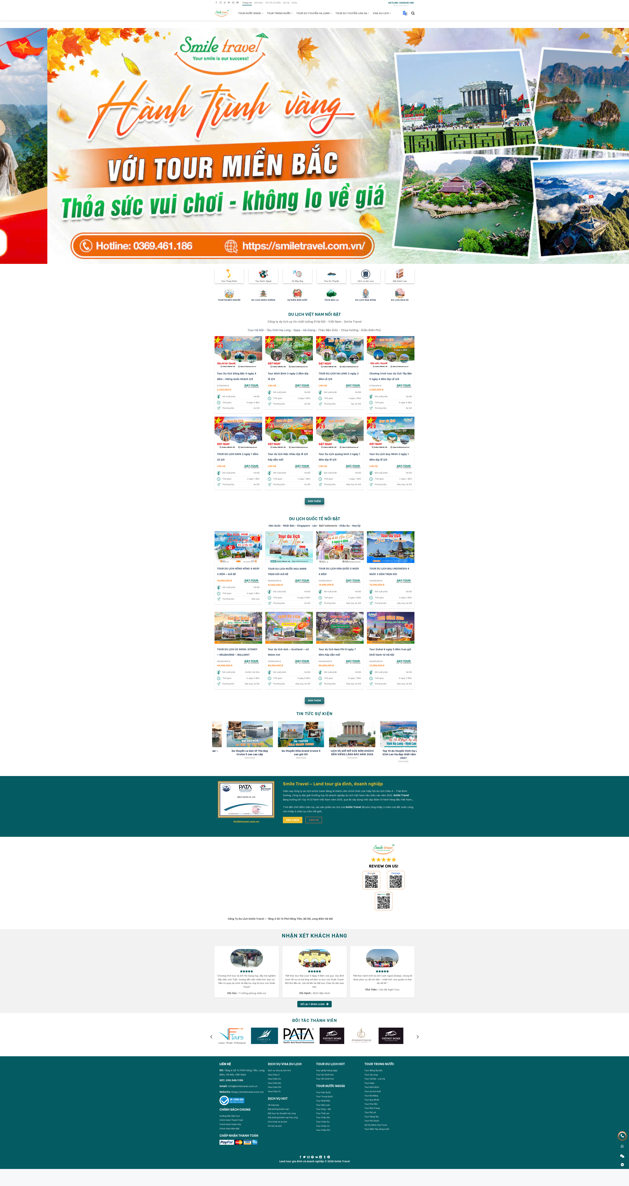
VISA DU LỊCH (381, 13)
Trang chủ (247, 2)
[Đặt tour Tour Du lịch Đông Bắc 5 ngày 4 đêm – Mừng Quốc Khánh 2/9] (251, 385)
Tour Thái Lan (322, 1113)
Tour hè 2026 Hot (325, 1074)
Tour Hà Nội (256, 330)
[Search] (412, 13)
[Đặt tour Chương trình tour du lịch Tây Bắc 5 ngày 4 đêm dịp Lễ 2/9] (404, 385)
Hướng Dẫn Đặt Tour (229, 1116)
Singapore (303, 525)
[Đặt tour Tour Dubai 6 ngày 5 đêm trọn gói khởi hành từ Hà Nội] (404, 661)
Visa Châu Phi (274, 1087)
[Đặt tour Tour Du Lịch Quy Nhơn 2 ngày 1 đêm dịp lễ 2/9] (404, 466)
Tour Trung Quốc (324, 1096)
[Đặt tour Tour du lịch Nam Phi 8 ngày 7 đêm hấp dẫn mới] (353, 661)
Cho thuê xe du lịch (277, 1121)
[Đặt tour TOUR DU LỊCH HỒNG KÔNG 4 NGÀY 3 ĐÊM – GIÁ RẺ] (251, 580)
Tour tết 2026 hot (325, 1078)
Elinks (294, 2)
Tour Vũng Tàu (371, 1116)
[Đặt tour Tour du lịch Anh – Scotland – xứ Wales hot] (302, 661)
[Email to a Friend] (308, 1157)
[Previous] (17, 146)
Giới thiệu (258, 2)
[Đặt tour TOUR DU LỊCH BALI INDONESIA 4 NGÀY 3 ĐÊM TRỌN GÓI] (404, 580)
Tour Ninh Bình (371, 1087)
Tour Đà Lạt (370, 1112)
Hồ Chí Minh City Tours (375, 1125)
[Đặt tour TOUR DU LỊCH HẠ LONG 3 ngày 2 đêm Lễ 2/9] (353, 385)
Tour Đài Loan (323, 1105)
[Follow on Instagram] (220, 2)
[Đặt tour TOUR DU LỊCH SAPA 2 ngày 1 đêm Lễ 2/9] (251, 466)
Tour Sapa (369, 1083)
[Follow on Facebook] (216, 2)
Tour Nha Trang (372, 1108)
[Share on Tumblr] (324, 1157)
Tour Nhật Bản (323, 1100)
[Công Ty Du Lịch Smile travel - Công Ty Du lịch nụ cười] (224, 13)
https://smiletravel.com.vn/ (247, 1091)
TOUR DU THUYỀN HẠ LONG (313, 13)
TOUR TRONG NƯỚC (279, 13)
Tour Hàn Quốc (323, 1092)
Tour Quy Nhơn (371, 1099)
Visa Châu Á (274, 1074)
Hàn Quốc (275, 525)
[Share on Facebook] (300, 1157)
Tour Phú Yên (371, 1104)
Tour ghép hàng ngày (326, 1070)
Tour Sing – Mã (323, 1109)
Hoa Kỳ (356, 525)
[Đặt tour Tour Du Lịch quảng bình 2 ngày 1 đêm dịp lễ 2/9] (353, 466)
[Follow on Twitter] (229, 2)
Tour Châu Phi (323, 1130)
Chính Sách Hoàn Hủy (230, 1124)
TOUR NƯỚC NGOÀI (249, 13)
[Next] (612, 146)
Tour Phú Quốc (371, 1120)
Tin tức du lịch (275, 1126)
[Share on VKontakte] (316, 1157)
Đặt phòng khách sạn (278, 1109)
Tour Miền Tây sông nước (376, 1129)
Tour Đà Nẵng (371, 1095)
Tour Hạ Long (371, 1074)
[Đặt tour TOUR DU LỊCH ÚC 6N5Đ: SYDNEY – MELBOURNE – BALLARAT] (251, 661)
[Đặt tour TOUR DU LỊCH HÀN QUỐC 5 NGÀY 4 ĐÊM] (353, 580)
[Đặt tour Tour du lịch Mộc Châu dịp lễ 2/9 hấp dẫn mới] (302, 466)
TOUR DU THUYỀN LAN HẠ (351, 13)
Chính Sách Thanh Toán (231, 1120)
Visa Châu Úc (274, 1091)
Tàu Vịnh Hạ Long (279, 330)
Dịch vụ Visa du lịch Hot (279, 1070)
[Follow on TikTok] (225, 2)
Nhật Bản (289, 525)
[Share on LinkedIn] (320, 1157)
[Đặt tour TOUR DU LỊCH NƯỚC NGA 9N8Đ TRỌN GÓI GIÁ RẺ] (302, 580)
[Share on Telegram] (328, 1157)
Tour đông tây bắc (373, 1070)
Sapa (296, 330)
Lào (314, 525)
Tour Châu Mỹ (323, 1117)
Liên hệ (286, 2)
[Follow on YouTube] (237, 2)
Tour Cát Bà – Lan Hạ (374, 1078)
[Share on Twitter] (304, 1157)
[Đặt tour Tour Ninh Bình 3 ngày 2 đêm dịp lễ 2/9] (302, 385)
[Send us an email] (233, 2)
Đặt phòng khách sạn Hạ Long (283, 1117)
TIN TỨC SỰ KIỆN (273, 2)
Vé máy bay (273, 1105)
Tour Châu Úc (323, 1126)
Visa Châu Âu (274, 1078)
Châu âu (344, 525)
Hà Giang (309, 330)
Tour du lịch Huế (372, 1091)
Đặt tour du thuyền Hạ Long (282, 1113)
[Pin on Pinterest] (312, 1157)
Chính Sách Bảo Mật (229, 1128)
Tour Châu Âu (323, 1121)
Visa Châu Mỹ (274, 1083)
